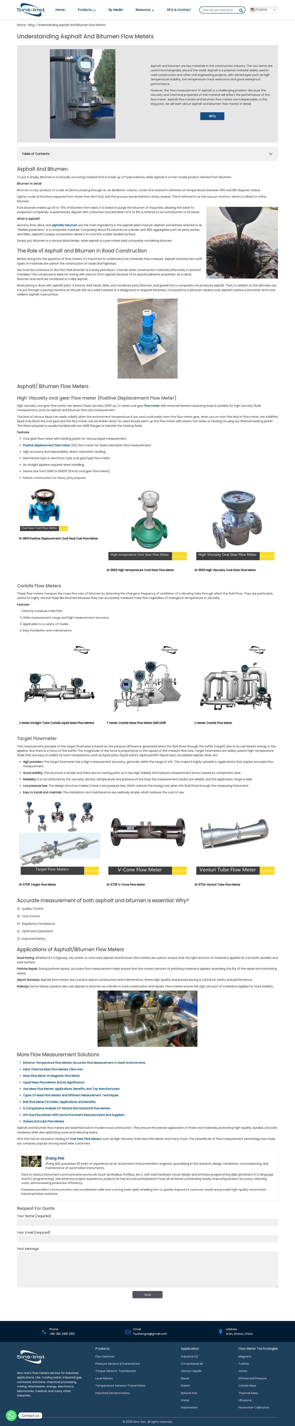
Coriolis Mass (247, 1386)
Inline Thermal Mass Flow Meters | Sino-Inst (53, 1069)
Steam (185, 1386)
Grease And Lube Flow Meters (43, 1121)
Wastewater (189, 1408)
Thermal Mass (248, 1393)
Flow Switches (105, 1356)
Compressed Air (192, 1364)
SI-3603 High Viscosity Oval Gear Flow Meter (225, 570)
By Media (116, 9)
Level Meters (104, 1378)
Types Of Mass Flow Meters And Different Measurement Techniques (71, 1095)
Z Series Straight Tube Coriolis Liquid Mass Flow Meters (56, 723)
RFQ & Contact (179, 9)
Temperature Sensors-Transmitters (120, 1386)
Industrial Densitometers (112, 1393)
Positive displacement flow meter (46, 445)
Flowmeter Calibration (253, 1408)
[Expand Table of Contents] (270, 153)
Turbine (243, 1364)
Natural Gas (189, 1393)
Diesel (185, 1378)
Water (185, 1400)
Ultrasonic (245, 1400)
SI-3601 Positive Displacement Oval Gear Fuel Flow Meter (58, 538)
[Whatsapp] (11, 1415)
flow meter (152, 406)
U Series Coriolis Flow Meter (213, 723)
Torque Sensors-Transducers (115, 1371)
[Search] (241, 11)
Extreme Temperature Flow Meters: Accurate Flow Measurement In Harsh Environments (84, 1063)
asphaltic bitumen (64, 225)
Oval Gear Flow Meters (85, 1139)
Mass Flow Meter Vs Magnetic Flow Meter (51, 1076)
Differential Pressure (252, 1378)
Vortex (242, 1371)
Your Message (28, 1248)
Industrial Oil (189, 1356)
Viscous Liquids (191, 1371)
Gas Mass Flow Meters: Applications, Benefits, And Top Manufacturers (71, 1089)
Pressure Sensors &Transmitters (117, 1364)
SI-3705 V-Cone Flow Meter (126, 885)
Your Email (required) (33, 1232)
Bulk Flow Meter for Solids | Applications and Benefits (59, 1102)
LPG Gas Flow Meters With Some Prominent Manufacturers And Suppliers (73, 1115)
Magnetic (245, 1356)
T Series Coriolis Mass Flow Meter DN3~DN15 (136, 723)
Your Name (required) (34, 1216)
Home (60, 9)
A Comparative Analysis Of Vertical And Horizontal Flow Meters (66, 1108)
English (261, 9)
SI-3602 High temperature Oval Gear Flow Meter (140, 570)
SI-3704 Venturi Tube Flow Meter (217, 885)
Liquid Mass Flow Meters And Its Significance (53, 1082)
